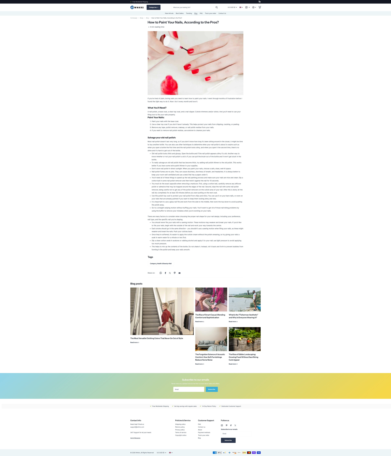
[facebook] (230, 425)
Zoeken (216, 7)
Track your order (210, 13)
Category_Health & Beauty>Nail (161, 263)
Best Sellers (180, 13)
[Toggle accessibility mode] (259, 2)
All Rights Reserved (147, 452)
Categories (153, 7)
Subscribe (211, 389)
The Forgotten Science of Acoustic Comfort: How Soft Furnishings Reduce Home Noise (211, 347)
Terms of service (180, 432)
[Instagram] (222, 425)
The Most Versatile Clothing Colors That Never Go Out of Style (162, 317)
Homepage (133, 18)
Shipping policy (180, 424)
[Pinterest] (226, 425)
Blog (195, 13)
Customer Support (206, 420)
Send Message (135, 438)
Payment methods (204, 432)
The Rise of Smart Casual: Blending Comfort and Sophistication (211, 307)
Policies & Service (183, 420)
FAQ (201, 13)
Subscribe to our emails (229, 429)
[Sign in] (254, 7)
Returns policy (180, 427)
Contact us (201, 427)
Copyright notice (180, 435)
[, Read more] (247, 7)
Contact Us (222, 13)
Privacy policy (180, 430)
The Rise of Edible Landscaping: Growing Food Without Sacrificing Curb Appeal (245, 347)
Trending (189, 13)
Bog (199, 438)
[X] (235, 425)
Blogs (141, 18)
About (200, 430)
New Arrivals (169, 13)
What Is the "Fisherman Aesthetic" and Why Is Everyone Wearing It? (245, 307)
